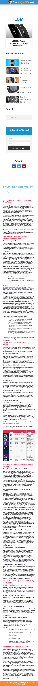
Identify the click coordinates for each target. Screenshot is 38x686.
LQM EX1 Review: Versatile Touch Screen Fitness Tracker (19, 43)
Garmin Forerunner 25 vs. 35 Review (25, 80)
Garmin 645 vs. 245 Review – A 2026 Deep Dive (25, 70)
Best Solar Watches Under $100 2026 (25, 99)
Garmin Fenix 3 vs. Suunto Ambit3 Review (25, 90)
